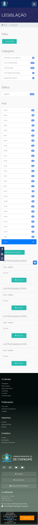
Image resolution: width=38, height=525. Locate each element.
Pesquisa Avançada (14, 252)
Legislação (5, 391)
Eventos (4, 422)
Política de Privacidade (9, 518)
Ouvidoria (4, 393)
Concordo (27, 518)
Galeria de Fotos (6, 424)
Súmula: (6, 273)
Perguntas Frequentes (8, 442)
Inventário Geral (6, 395)
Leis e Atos (5, 406)
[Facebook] (2, 249)
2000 (9, 41)
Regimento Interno (7, 388)
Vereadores (5, 383)
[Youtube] (2, 254)
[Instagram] (2, 258)
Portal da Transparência (9, 409)
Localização (5, 440)
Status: (5, 267)
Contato (4, 437)
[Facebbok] (4, 467)
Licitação (4, 411)
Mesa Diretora (6, 386)
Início (5, 25)
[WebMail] (22, 467)
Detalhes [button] (19, 280)
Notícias (4, 427)
